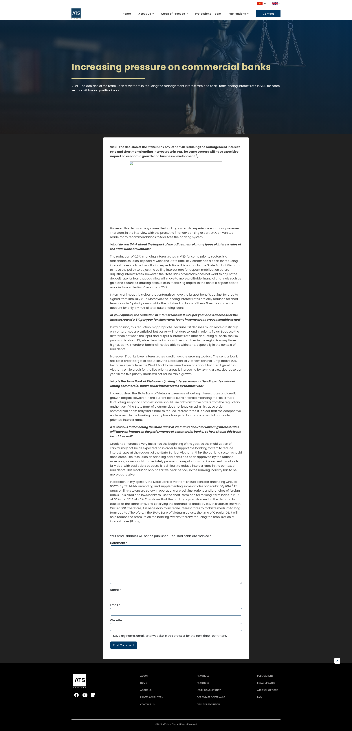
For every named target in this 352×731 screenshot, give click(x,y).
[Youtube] (85, 695)
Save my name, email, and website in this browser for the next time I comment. (170, 635)
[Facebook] (76, 695)
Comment (118, 543)
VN (265, 3)
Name (115, 589)
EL (279, 3)
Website (116, 620)
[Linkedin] (93, 695)
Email (115, 604)
